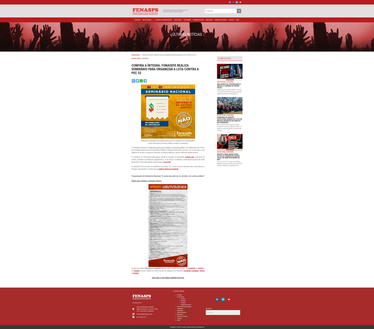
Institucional (147, 20)
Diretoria (183, 301)
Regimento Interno (186, 304)
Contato (231, 20)
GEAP (237, 20)
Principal (138, 20)
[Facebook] (229, 2)
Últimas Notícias (198, 20)
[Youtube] (240, 2)
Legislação (177, 20)
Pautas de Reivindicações (164, 20)
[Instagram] (233, 2)
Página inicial (135, 55)
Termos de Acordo (221, 20)
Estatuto (183, 302)
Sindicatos (209, 20)
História (183, 299)
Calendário (187, 20)
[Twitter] (237, 2)
